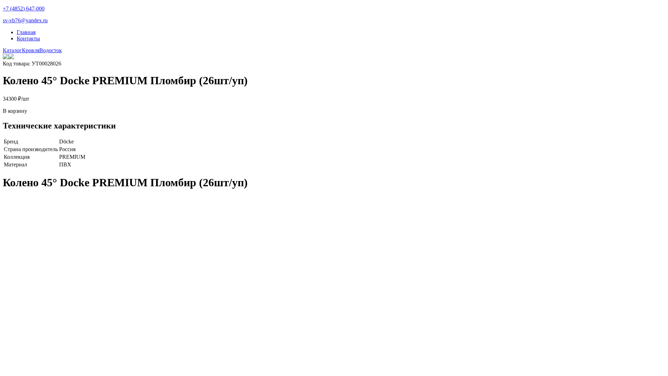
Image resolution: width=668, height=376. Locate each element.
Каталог (12, 50)
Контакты (28, 38)
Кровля (30, 50)
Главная (26, 32)
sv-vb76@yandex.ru (25, 20)
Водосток (50, 50)
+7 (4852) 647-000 (24, 8)
